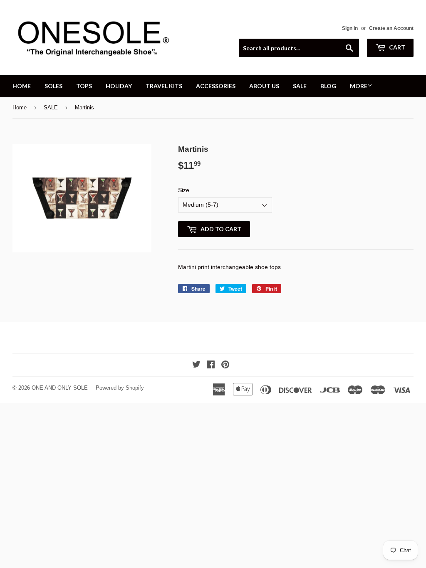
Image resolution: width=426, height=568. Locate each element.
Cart (396, 47)
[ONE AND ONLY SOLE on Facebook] (210, 365)
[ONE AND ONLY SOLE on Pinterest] (225, 365)
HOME (21, 85)
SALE (300, 85)
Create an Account (391, 28)
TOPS (84, 85)
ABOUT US (264, 85)
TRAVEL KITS (164, 85)
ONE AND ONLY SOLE (60, 388)
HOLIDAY (119, 85)
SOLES (53, 85)
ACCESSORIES (215, 85)
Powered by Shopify (120, 388)
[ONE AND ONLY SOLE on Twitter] (196, 365)
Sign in (350, 28)
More (358, 85)
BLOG (328, 85)
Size (183, 190)
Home (19, 107)
